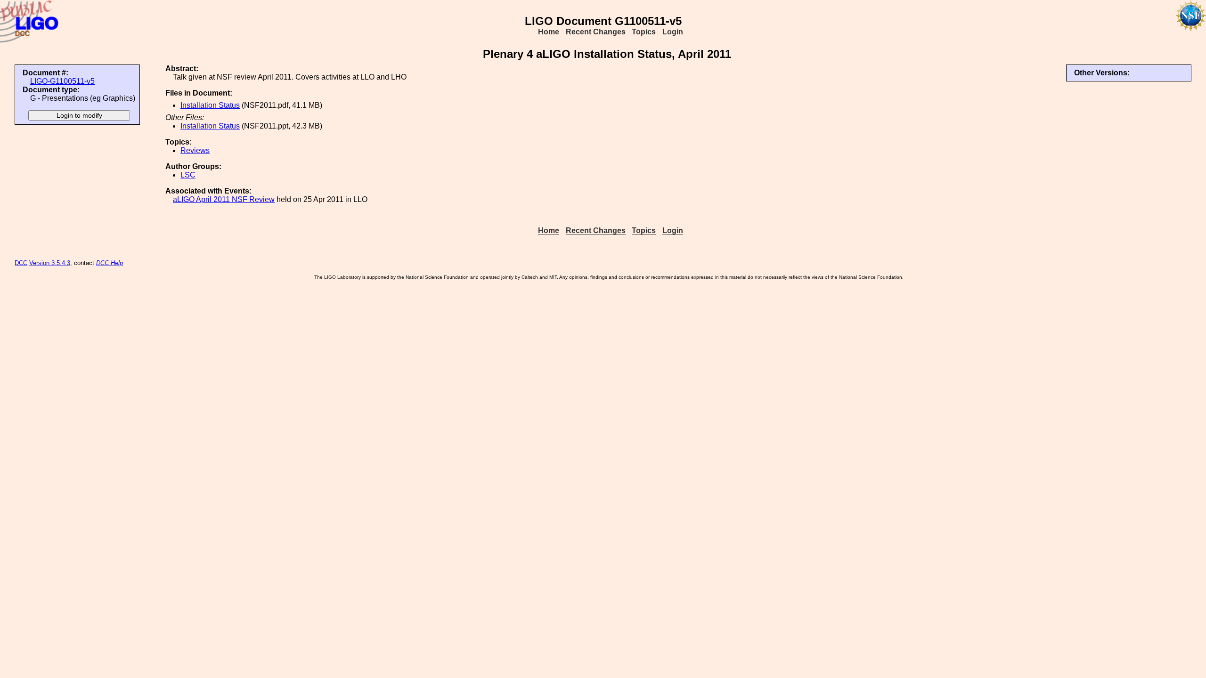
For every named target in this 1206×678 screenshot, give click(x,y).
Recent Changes (596, 32)
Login (672, 32)
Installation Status (210, 105)
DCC (21, 262)
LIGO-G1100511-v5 (62, 81)
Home (548, 32)
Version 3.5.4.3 (49, 262)
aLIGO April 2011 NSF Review (224, 199)
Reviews (195, 150)
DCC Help (109, 262)
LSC (188, 175)
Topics (644, 32)
